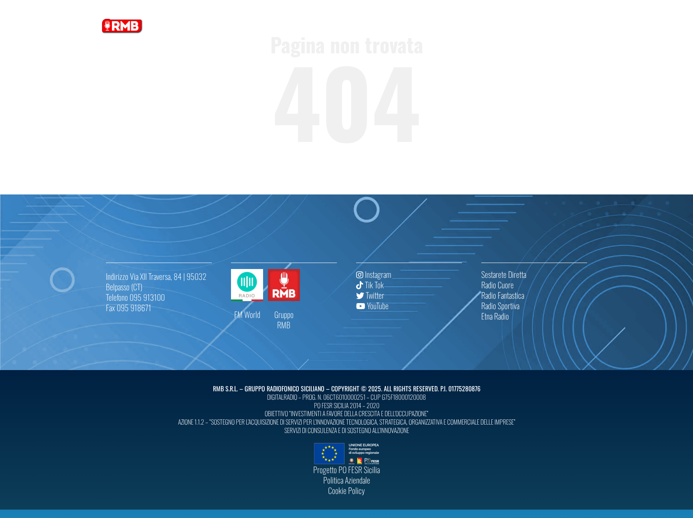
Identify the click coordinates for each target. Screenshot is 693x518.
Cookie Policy (346, 490)
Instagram (377, 274)
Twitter (374, 295)
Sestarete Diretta (503, 274)
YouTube (377, 305)
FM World (247, 314)
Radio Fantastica (502, 295)
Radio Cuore (497, 285)
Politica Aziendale (346, 480)
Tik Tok (373, 285)
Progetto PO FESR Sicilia (346, 469)
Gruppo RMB (284, 319)
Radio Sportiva (500, 305)
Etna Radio (495, 316)
